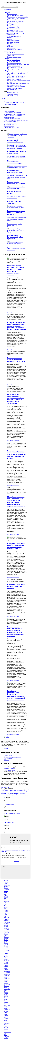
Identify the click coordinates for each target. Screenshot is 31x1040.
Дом (5, 101)
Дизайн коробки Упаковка (14, 794)
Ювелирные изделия (13, 40)
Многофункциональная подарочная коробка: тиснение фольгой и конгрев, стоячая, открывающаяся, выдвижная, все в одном (16, 501)
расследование (11, 311)
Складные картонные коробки (15, 15)
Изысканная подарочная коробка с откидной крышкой (16, 212)
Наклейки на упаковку (13, 28)
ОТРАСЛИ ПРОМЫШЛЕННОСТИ (14, 33)
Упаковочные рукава (13, 27)
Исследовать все (12, 89)
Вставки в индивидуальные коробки (17, 17)
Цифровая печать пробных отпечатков (18, 64)
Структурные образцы (13, 60)
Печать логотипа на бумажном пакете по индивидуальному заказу (16, 359)
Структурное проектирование (15, 54)
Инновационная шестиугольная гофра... (15, 171)
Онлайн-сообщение (12, 94)
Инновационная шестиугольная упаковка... (17, 182)
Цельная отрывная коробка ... (14, 192)
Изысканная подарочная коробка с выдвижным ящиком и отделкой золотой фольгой (16, 546)
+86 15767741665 (9, 822)
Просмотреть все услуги (14, 57)
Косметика (10, 46)
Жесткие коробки (12, 20)
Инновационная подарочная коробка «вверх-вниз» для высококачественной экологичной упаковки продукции (15, 631)
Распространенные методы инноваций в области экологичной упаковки (18, 72)
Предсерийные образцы (14, 63)
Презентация (11, 48)
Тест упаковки (11, 55)
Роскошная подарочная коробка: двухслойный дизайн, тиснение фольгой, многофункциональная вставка (16, 454)
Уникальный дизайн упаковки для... (14, 225)
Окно (8, 45)
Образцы (6, 58)
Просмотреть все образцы (14, 69)
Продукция (7, 12)
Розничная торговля (13, 42)
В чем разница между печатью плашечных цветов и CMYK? (15, 78)
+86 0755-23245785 (9, 770)
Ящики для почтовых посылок (13, 790)
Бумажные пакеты (12, 30)
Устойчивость (11, 34)
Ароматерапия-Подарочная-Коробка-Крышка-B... (15, 237)
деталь (17, 311)
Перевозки (10, 43)
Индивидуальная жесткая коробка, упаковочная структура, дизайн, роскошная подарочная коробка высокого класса (16, 325)
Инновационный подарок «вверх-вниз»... (16, 152)
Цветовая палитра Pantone (14, 67)
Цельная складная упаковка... (14, 202)
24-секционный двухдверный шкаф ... (15, 141)
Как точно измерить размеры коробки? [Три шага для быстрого (18, 84)
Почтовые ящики (12, 14)
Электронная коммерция (14, 36)
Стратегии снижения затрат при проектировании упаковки (16, 87)
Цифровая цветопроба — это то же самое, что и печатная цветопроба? (17, 75)
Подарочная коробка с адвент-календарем (16, 120)
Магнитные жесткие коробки (15, 21)
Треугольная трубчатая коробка (16, 18)
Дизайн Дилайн (11, 52)
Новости (6, 70)
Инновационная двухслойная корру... (14, 162)
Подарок (9, 37)
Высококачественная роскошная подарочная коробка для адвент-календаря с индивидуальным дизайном (15, 270)
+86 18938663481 (9, 804)
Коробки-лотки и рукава (14, 25)
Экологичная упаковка (16, 791)
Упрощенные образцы (13, 61)
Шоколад (9, 39)
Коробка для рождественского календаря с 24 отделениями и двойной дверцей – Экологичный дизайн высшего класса (16, 695)
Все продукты (26, 794)
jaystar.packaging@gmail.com (12, 813)
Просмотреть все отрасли (14, 49)
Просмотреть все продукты (15, 31)
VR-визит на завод (12, 95)
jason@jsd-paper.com (9, 3)
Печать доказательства (13, 66)
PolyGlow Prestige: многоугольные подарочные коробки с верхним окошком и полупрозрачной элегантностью (15, 398)
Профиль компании (12, 92)
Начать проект (5, 787)
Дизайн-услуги (8, 51)
